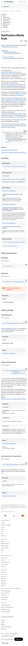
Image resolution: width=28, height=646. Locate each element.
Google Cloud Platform (6, 626)
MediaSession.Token (17, 98)
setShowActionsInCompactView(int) (15, 86)
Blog (2, 533)
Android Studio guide (5, 590)
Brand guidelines (14, 633)
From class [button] (14, 166)
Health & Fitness (4, 545)
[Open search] (19, 1)
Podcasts (3, 535)
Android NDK (4, 599)
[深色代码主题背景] (24, 131)
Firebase (3, 624)
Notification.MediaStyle (9, 191)
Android (3, 522)
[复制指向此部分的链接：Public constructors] (18, 253)
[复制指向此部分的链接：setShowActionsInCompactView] (22, 456)
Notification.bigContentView (9, 72)
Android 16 (3, 574)
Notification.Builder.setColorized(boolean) (13, 117)
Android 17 (3, 572)
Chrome (3, 622)
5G (1, 552)
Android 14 (3, 578)
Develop (12, 10)
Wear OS (3, 560)
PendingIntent (15, 373)
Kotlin (21, 41)
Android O (9, 110)
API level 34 (7, 365)
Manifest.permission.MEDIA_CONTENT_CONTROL (13, 399)
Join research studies (5, 611)
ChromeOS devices (5, 562)
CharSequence (18, 207)
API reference (6, 6)
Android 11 (3, 585)
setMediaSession (7, 194)
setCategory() (20, 95)
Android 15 (3, 576)
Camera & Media (4, 547)
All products (4, 629)
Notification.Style (12, 47)
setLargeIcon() (5, 78)
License (7, 633)
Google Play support (5, 609)
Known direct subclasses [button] (13, 57)
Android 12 (3, 583)
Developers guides (5, 593)
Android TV (3, 566)
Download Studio (4, 597)
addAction (23, 73)
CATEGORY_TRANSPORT (15, 93)
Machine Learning (5, 543)
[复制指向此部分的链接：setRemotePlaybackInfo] (17, 362)
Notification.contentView (8, 84)
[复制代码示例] (26, 131)
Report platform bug (5, 605)
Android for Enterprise (6, 525)
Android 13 (3, 580)
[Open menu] (2, 1)
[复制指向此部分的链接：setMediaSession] (13, 315)
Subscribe (18, 639)
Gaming (3, 541)
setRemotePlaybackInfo (8, 207)
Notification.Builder (14, 179)
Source (2, 529)
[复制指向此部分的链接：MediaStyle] (9, 258)
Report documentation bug (7, 607)
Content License (14, 506)
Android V (9, 119)
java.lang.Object (4, 50)
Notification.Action (7, 73)
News (2, 531)
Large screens (4, 557)
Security (3, 527)
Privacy (2, 550)
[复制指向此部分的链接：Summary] (9, 158)
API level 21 (7, 31)
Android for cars (4, 564)
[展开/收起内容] (7, 14)
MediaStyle (5, 176)
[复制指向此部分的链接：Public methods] (14, 310)
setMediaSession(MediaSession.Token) (11, 113)
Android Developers (5, 10)
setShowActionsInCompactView (10, 226)
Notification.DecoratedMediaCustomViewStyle (13, 58)
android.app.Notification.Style (10, 52)
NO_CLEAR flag (19, 119)
